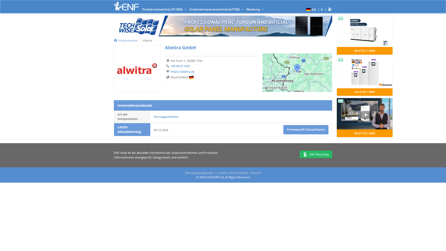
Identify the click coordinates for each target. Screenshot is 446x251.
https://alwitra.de (182, 71)
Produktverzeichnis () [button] (162, 9)
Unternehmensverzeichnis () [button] (214, 9)
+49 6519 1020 (180, 66)
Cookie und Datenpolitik (232, 173)
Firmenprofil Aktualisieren (306, 129)
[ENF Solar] (126, 6)
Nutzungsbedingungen (199, 173)
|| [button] (322, 9)
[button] (310, 9)
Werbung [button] (253, 9)
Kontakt (256, 173)
